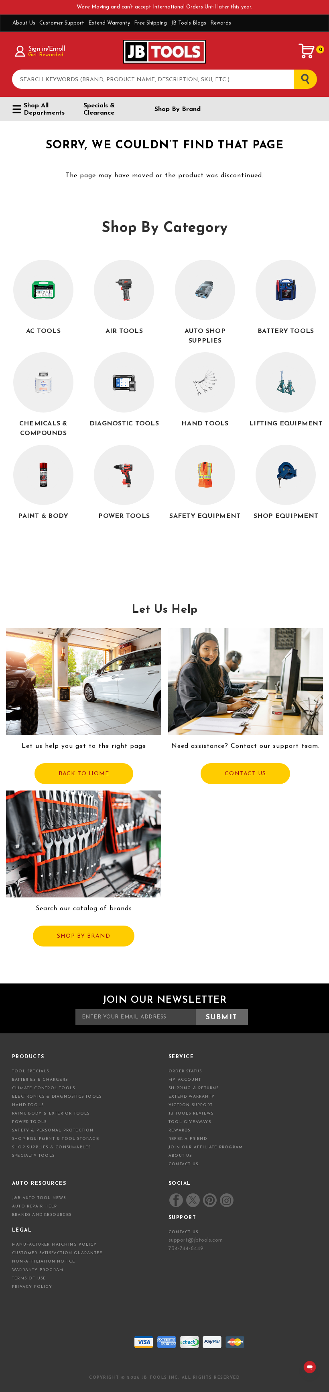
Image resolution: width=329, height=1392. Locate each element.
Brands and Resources (41, 1215)
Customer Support (61, 23)
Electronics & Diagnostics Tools (57, 1096)
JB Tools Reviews (191, 1113)
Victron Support (191, 1105)
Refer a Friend (188, 1139)
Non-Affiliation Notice (43, 1261)
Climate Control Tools (43, 1088)
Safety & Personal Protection (53, 1130)
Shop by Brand (177, 109)
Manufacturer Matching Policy (54, 1244)
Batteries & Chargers (40, 1080)
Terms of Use (29, 1278)
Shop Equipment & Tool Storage (55, 1139)
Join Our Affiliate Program (206, 1147)
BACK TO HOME (84, 774)
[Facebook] (176, 1200)
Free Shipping (150, 23)
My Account (185, 1080)
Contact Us (183, 1164)
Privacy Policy (32, 1287)
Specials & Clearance (99, 109)
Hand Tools (28, 1105)
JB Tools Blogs (188, 23)
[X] (193, 1200)
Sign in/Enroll (46, 49)
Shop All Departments (44, 109)
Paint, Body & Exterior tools (51, 1113)
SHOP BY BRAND (83, 936)
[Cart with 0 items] (307, 51)
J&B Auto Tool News (39, 1198)
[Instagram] (226, 1200)
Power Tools (29, 1122)
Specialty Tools (33, 1156)
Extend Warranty (109, 23)
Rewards (220, 23)
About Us (23, 23)
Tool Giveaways (190, 1122)
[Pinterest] (209, 1200)
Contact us (183, 1232)
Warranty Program (37, 1270)
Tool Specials (30, 1071)
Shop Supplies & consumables (51, 1147)
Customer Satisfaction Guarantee (57, 1253)
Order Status (185, 1071)
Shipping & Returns (194, 1088)
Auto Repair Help (34, 1206)
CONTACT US (245, 774)
